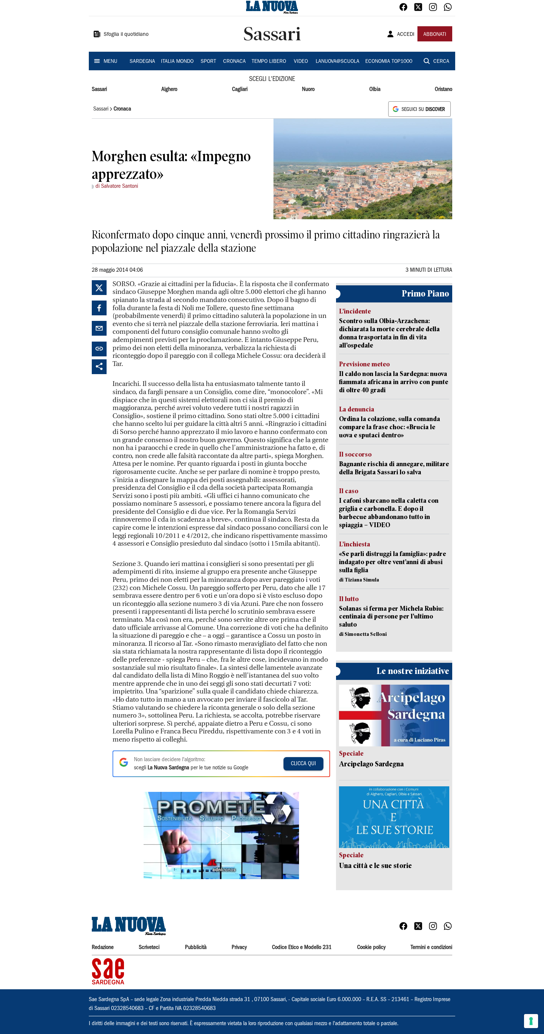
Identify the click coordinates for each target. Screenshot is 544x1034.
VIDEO (301, 61)
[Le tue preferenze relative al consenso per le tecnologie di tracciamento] (531, 1021)
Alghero (169, 89)
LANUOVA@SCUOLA (337, 61)
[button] (221, 835)
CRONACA (234, 61)
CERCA (441, 61)
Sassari (99, 89)
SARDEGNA (142, 61)
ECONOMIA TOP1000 (388, 61)
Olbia (374, 89)
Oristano (443, 89)
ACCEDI (405, 34)
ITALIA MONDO (177, 61)
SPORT (208, 61)
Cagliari (240, 89)
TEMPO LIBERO (269, 61)
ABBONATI (434, 34)
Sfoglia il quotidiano (126, 34)
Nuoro (308, 89)
